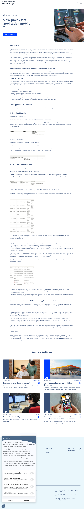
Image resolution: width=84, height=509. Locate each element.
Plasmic (18, 168)
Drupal (24, 116)
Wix (32, 168)
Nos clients (49, 448)
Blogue (48, 452)
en (77, 2)
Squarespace (37, 168)
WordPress (19, 116)
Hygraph (37, 142)
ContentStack (19, 142)
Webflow (28, 168)
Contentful (26, 142)
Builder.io (23, 168)
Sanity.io (32, 142)
